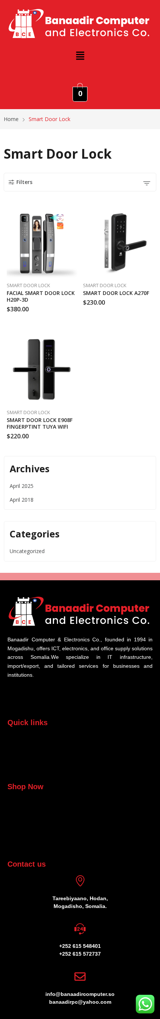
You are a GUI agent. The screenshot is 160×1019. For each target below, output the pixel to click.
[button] (80, 55)
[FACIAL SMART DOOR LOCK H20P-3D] (42, 242)
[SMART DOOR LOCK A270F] (118, 242)
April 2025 (21, 485)
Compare (75, 229)
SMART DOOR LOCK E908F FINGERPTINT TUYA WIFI (40, 423)
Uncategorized (27, 551)
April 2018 (21, 499)
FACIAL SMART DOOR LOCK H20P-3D (41, 296)
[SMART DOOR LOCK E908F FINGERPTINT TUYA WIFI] (42, 369)
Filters (24, 181)
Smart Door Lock (28, 285)
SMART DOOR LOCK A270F (116, 292)
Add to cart (75, 306)
